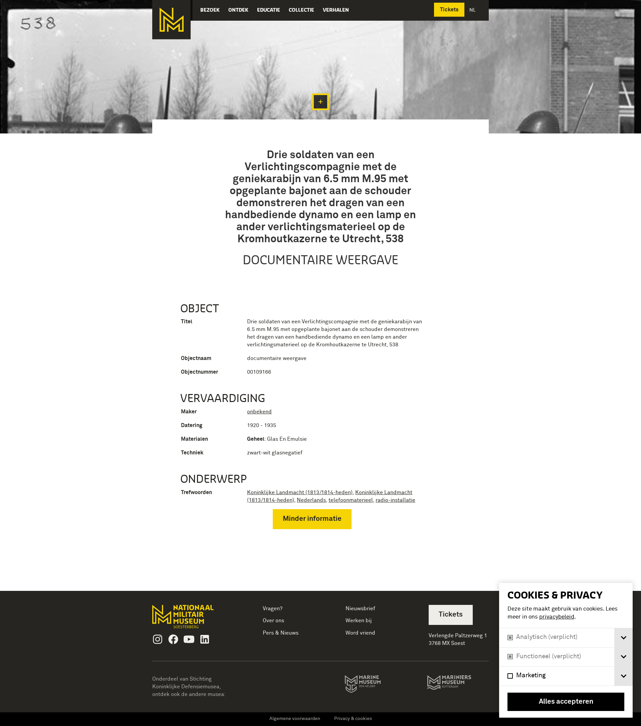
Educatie (268, 10)
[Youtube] (189, 639)
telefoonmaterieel (351, 500)
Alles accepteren (566, 701)
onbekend (259, 411)
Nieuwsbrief (360, 608)
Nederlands (311, 500)
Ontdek (238, 10)
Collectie (301, 10)
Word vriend (360, 633)
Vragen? (272, 608)
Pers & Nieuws (280, 633)
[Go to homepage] (193, 619)
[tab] (623, 637)
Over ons (273, 620)
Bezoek (210, 10)
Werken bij (359, 620)
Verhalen (336, 10)
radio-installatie (395, 500)
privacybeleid (556, 617)
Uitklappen (320, 101)
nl (473, 10)
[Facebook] (173, 639)
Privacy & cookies (353, 718)
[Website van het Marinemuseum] (372, 685)
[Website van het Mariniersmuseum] (457, 685)
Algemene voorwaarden (294, 718)
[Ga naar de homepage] (171, 19)
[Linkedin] (204, 639)
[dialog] (566, 650)
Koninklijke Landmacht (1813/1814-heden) (300, 492)
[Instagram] (157, 639)
